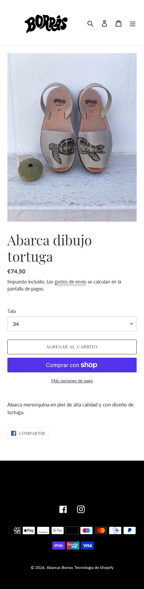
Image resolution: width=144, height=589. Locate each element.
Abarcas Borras (60, 567)
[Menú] (133, 22)
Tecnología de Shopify (94, 567)
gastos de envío (70, 281)
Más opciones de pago (72, 380)
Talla (11, 311)
